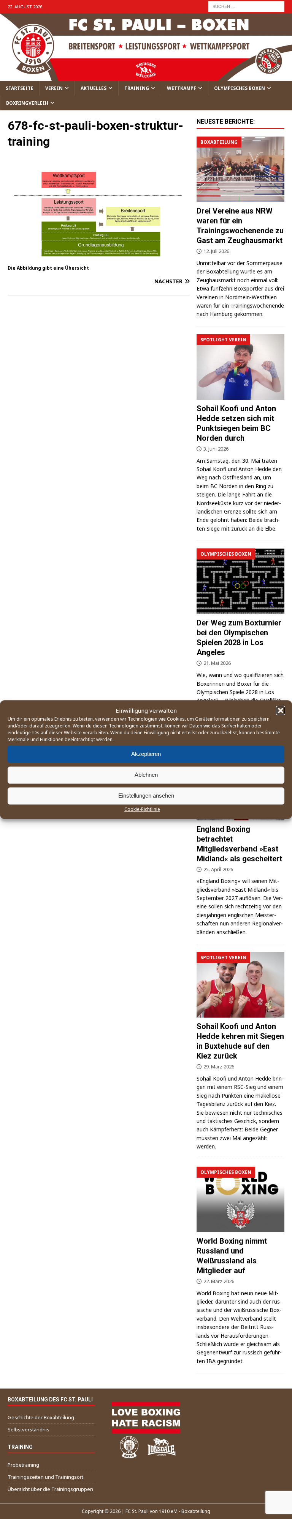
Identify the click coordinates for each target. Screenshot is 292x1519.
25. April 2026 (218, 869)
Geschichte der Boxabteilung (41, 1417)
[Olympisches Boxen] (240, 581)
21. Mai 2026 (217, 663)
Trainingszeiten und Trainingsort (45, 1476)
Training (136, 88)
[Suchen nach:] (246, 5)
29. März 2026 (218, 1066)
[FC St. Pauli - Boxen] (146, 76)
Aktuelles (93, 88)
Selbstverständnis (28, 1429)
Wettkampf (181, 88)
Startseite (19, 88)
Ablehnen (146, 774)
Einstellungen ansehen (146, 795)
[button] (280, 710)
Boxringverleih (27, 103)
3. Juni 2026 (216, 448)
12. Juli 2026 (216, 251)
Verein (54, 88)
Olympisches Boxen (239, 88)
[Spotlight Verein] (240, 367)
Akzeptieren (146, 754)
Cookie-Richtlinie (142, 809)
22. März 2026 (218, 1281)
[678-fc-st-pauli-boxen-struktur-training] (99, 258)
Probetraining (23, 1464)
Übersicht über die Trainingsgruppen (50, 1489)
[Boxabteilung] (240, 169)
